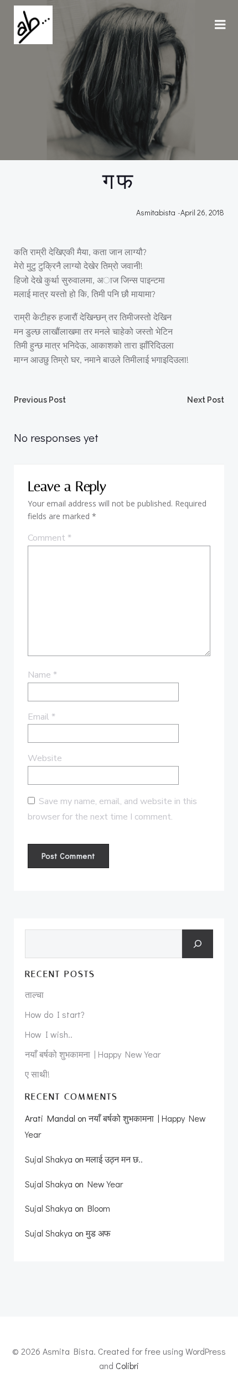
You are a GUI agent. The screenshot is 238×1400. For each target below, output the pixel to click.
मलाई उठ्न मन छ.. (114, 1159)
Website (45, 758)
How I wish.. (49, 1034)
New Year (105, 1184)
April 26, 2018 (202, 212)
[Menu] (220, 24)
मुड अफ (98, 1233)
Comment (49, 538)
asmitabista (155, 212)
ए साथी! (37, 1074)
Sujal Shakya (49, 1159)
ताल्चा (34, 994)
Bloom (98, 1208)
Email (41, 717)
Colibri (127, 1365)
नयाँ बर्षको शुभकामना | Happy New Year (93, 1054)
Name (42, 675)
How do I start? (55, 1014)
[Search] (197, 943)
